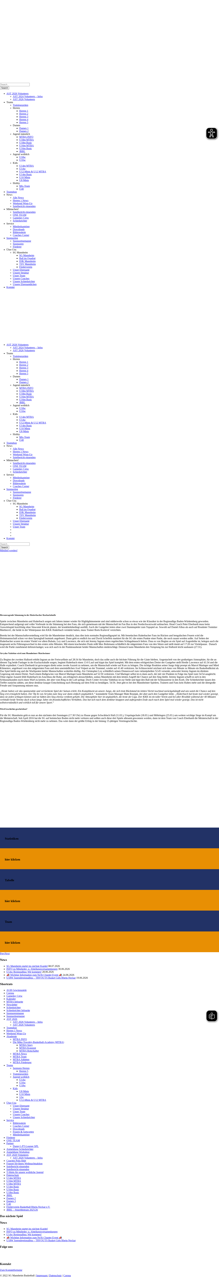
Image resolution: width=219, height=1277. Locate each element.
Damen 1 (24, 128)
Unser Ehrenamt (21, 269)
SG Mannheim (26, 255)
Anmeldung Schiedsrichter (19, 1149)
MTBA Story (26, 1045)
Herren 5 (23, 122)
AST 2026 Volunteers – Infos (28, 1022)
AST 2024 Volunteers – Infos (28, 96)
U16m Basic (25, 148)
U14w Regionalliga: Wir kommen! (24, 971)
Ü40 (21, 189)
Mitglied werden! (8, 550)
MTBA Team (19, 1056)
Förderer (17, 246)
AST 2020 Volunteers (17, 1155)
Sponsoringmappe (22, 241)
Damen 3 (11, 1201)
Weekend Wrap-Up (22, 203)
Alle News (18, 197)
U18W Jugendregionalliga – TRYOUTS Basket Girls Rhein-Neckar (41, 977)
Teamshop (11, 191)
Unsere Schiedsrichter (24, 281)
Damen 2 (24, 131)
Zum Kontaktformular (11, 1270)
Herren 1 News (20, 200)
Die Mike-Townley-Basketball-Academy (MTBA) (38, 1042)
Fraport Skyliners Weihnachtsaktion (24, 1163)
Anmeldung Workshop (17, 1152)
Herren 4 (23, 119)
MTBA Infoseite (14, 1001)
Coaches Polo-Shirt (16, 1160)
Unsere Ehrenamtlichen (25, 284)
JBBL (22, 151)
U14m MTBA (26, 165)
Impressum (42, 1275)
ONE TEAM (19, 215)
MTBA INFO (26, 137)
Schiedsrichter (20, 220)
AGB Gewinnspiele (16, 990)
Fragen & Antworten (23, 1131)
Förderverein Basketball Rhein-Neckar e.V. (28, 1207)
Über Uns (11, 1102)
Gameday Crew (21, 217)
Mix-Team (24, 186)
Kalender (11, 998)
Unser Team (19, 275)
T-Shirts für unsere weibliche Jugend (24, 1172)
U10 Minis (24, 177)
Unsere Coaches (21, 278)
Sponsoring (12, 238)
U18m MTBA (26, 139)
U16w (22, 160)
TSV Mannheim (27, 264)
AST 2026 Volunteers (17, 93)
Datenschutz (12, 1175)
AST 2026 (11, 1019)
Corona (10, 993)
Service (10, 1120)
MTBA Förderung (22, 1062)
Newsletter (11, 1004)
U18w (22, 157)
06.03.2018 (6, 604)
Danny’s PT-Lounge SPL (26, 1146)
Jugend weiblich (21, 1076)
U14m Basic (25, 174)
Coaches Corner (21, 235)
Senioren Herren (21, 1068)
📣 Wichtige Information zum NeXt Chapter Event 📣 (34, 975)
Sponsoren (18, 243)
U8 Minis (24, 180)
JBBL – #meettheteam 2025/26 (22, 1209)
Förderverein (25, 267)
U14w (22, 168)
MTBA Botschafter (29, 1050)
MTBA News (20, 1053)
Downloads (19, 229)
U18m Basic (25, 142)
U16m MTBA (26, 145)
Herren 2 (23, 113)
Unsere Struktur (21, 272)
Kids (15, 1088)
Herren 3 (23, 116)
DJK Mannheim (27, 261)
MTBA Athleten (21, 1059)
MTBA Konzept (27, 1048)
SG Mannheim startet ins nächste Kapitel (27, 966)
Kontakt (10, 287)
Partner (10, 1143)
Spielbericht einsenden (24, 206)
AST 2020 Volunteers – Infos (28, 1157)
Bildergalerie (19, 232)
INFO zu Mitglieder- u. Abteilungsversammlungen (32, 969)
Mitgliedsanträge (21, 226)
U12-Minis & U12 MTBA (32, 171)
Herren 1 (23, 111)
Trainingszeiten (20, 105)
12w (21, 1097)
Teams (9, 1065)
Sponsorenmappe (15, 1013)
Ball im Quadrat (27, 258)
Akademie (11, 1036)
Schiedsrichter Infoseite (18, 1010)
